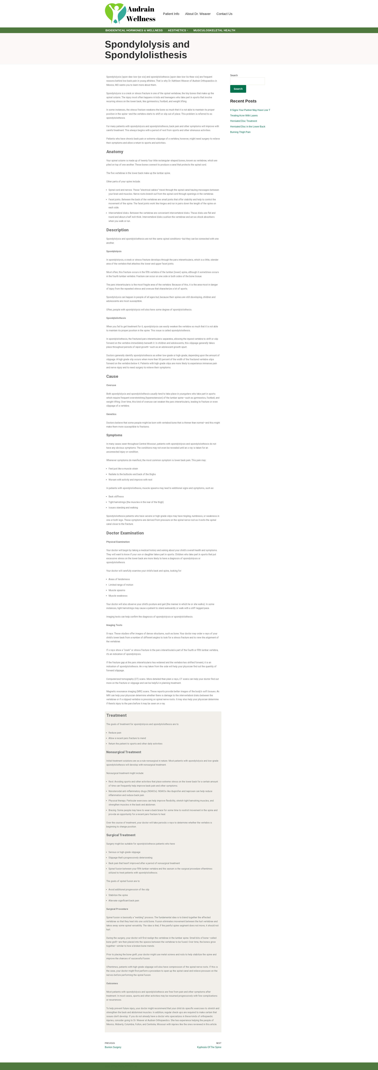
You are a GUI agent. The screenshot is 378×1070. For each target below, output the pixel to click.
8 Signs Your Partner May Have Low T (250, 110)
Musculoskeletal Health (214, 30)
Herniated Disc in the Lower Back (247, 126)
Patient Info (171, 14)
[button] (187, 30)
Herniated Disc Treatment (243, 121)
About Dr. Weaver (198, 14)
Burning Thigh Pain (240, 132)
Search (234, 75)
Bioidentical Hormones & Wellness (134, 30)
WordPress (131, 1066)
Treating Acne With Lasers (244, 115)
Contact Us (224, 14)
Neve (107, 1066)
